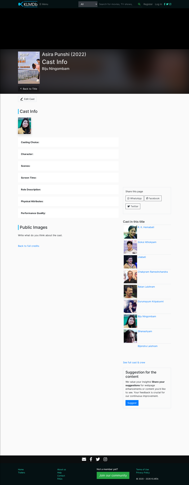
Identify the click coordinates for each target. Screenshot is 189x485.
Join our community (113, 475)
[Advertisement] (94, 28)
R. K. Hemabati (146, 227)
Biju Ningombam (147, 316)
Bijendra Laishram (148, 346)
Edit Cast (29, 98)
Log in (158, 4)
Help (59, 472)
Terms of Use (142, 469)
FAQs (59, 478)
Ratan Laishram (146, 286)
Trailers (21, 472)
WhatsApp (135, 198)
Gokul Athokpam (147, 242)
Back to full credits (28, 245)
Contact (61, 475)
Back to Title (29, 88)
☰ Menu (43, 4)
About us (61, 469)
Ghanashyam (145, 331)
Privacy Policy (143, 472)
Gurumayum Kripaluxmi (151, 301)
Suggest (132, 402)
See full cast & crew (134, 362)
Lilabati (142, 256)
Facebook (154, 198)
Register (148, 4)
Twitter (134, 206)
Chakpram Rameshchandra (153, 271)
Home (21, 469)
